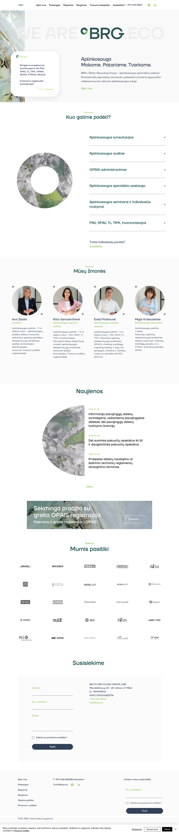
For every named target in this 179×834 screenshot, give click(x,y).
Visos (89, 486)
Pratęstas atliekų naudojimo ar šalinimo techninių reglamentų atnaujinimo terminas (111, 463)
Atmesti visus (152, 829)
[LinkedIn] (42, 314)
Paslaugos (23, 784)
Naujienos (23, 795)
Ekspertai (22, 790)
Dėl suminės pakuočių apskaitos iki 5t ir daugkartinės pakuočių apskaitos (116, 443)
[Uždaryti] (175, 829)
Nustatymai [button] (137, 829)
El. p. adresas (40, 701)
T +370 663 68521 (133, 4)
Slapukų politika (26, 800)
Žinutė (35, 715)
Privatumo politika (27, 805)
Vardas (36, 688)
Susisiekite (96, 246)
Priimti (167, 829)
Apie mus (86, 88)
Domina (49, 89)
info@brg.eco (61, 784)
